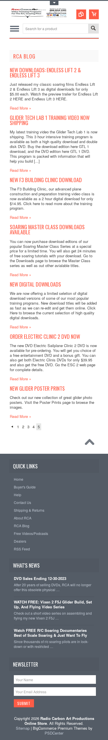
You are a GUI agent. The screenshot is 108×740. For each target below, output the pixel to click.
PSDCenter (54, 733)
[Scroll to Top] (91, 443)
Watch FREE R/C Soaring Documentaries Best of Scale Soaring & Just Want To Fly (50, 633)
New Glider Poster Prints (37, 388)
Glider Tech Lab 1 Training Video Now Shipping (50, 120)
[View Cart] (94, 14)
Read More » (20, 108)
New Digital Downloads (35, 284)
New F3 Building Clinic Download (46, 180)
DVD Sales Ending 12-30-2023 (40, 578)
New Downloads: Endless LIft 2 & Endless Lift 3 (45, 72)
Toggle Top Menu (54, 3)
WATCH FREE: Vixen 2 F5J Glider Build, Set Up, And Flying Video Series (53, 604)
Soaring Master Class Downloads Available (47, 229)
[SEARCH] (93, 29)
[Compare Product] (81, 14)
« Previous (12, 426)
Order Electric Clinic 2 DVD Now (45, 336)
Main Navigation (15, 29)
